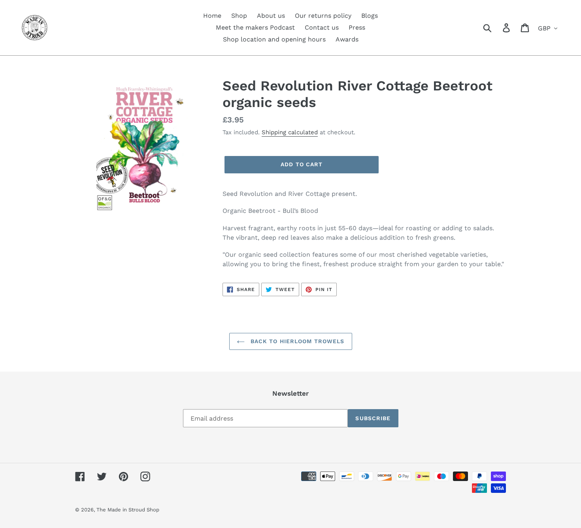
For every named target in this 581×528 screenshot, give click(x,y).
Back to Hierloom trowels (297, 341)
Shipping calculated (290, 132)
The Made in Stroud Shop (127, 510)
